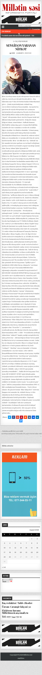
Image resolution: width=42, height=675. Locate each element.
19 (15, 552)
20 (21, 552)
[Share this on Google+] (17, 417)
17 (4, 552)
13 (21, 548)
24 (4, 557)
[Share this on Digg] (33, 417)
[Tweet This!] (9, 417)
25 (10, 557)
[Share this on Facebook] (13, 417)
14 (26, 548)
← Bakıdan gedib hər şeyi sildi (11, 431)
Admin (13, 53)
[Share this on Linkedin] (37, 417)
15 (32, 548)
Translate (36, 29)
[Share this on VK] (29, 417)
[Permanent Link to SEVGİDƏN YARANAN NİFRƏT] (21, 74)
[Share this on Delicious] (21, 420)
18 (10, 552)
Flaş (16, 41)
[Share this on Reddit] (25, 417)
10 (4, 548)
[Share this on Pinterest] (21, 417)
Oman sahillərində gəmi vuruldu (11, 35)
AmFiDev (21, 658)
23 (37, 552)
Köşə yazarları (23, 41)
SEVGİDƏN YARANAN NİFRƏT (21, 47)
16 (37, 548)
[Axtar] (19, 34)
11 (10, 548)
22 (32, 552)
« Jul (4, 567)
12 (15, 548)
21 (26, 552)
